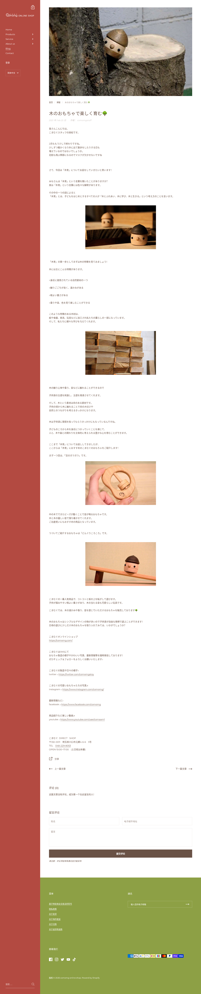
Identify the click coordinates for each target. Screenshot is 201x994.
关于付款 (53, 924)
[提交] (33, 984)
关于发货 (53, 914)
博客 (58, 102)
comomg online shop (70, 978)
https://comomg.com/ (61, 640)
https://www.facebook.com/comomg (81, 704)
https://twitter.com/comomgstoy (76, 674)
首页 (51, 102)
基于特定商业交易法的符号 (60, 904)
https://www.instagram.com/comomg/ (83, 689)
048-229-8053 (63, 745)
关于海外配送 (54, 919)
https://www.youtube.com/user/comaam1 (82, 719)
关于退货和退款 (55, 929)
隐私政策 (53, 909)
